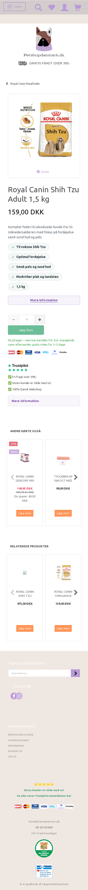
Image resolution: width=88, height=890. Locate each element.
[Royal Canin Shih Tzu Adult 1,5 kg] (44, 130)
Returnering (16, 746)
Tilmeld (75, 673)
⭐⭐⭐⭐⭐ (44, 784)
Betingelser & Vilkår (20, 734)
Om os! (12, 756)
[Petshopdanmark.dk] (44, 41)
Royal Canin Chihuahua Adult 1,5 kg (63, 596)
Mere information (44, 300)
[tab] (44, 401)
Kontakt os (15, 751)
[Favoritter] (51, 7)
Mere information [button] (25, 401)
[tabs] (38, 7)
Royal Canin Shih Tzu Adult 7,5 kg (25, 596)
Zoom (45, 171)
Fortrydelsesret (18, 740)
